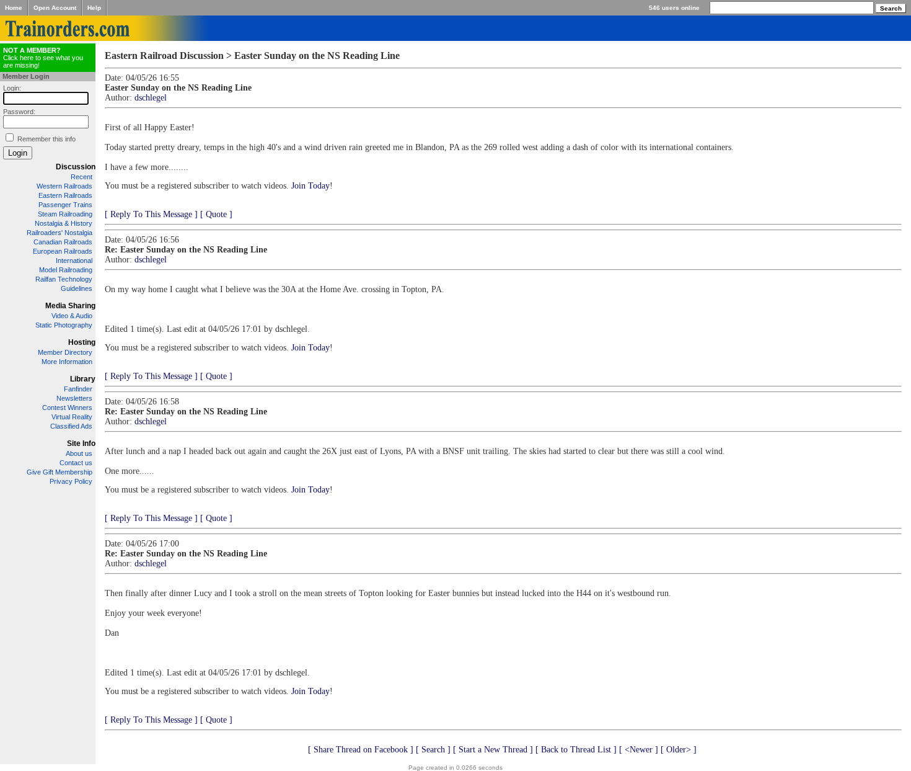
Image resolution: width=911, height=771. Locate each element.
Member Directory (65, 352)
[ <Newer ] (638, 749)
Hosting (81, 342)
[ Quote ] (216, 214)
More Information (67, 361)
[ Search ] (433, 749)
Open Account (54, 7)
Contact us (75, 462)
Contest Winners (67, 407)
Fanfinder (78, 389)
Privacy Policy (71, 481)
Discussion (75, 167)
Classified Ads (71, 426)
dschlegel (150, 97)
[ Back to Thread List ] (576, 749)
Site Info (81, 443)
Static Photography (63, 325)
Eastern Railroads (65, 195)
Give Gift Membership (59, 472)
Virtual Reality (71, 417)
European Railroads (62, 251)
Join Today (310, 185)
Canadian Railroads (62, 242)
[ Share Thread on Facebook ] (360, 749)
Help (94, 7)
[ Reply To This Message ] (151, 214)
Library (82, 379)
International (74, 260)
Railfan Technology (63, 279)
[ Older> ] (679, 749)
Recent (81, 176)
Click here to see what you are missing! (43, 58)
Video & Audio (71, 315)
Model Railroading (65, 270)
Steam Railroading (65, 214)
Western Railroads (64, 186)
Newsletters (74, 398)
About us (79, 453)
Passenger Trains (65, 204)
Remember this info (46, 139)
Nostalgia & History (63, 223)
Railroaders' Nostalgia (59, 232)
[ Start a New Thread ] (493, 749)
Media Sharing (70, 305)
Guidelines (76, 288)
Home (13, 7)
